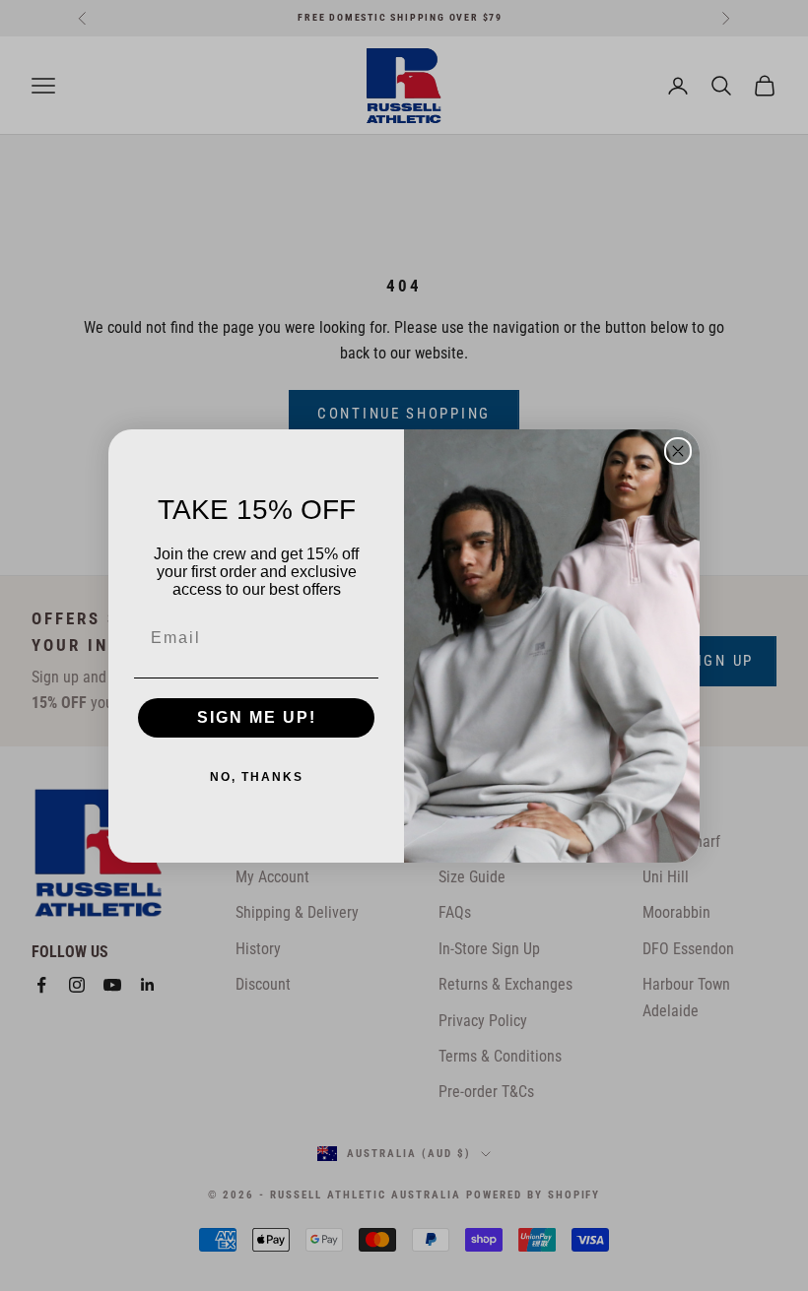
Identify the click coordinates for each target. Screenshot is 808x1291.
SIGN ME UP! (256, 717)
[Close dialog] (678, 451)
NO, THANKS (256, 777)
